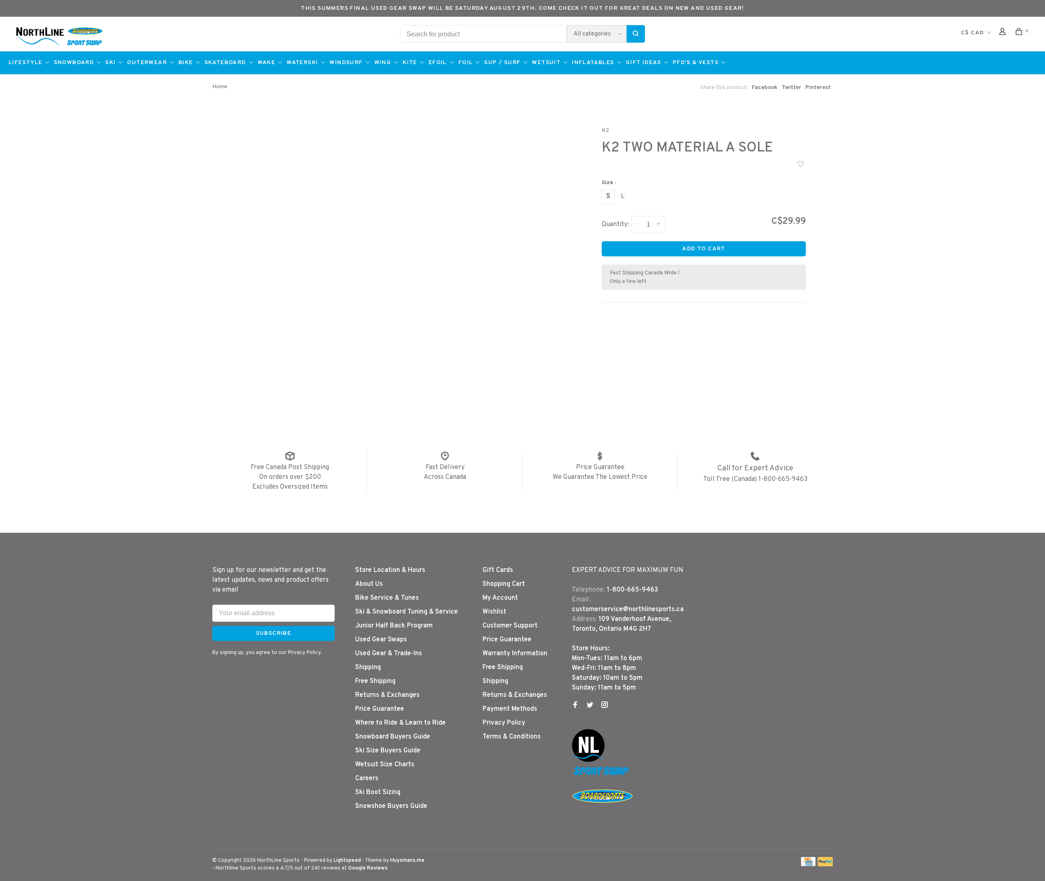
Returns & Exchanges (387, 695)
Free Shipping (375, 681)
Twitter (791, 87)
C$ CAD (973, 32)
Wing (382, 62)
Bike (185, 62)
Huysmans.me (407, 860)
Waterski (302, 62)
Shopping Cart (503, 584)
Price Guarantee (600, 467)
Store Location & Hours (390, 570)
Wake (267, 62)
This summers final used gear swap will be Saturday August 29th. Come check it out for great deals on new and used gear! (522, 8)
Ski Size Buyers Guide (387, 751)
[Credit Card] (808, 865)
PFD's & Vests (695, 62)
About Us (369, 584)
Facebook (765, 87)
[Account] (1004, 33)
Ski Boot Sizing (377, 792)
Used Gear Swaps (381, 640)
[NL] (588, 760)
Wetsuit (546, 62)
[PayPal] (825, 865)
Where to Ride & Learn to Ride (400, 723)
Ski (110, 62)
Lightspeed (347, 860)
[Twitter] (590, 706)
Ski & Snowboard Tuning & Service (406, 612)
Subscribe (273, 633)
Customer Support (510, 626)
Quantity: (615, 224)
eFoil (438, 62)
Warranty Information (514, 654)
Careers (366, 778)
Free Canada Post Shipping (290, 467)
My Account (500, 598)
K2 (605, 130)
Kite (409, 62)
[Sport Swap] (602, 775)
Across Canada (445, 477)
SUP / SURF (502, 62)
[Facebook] (575, 706)
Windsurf (345, 62)
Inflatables (593, 62)
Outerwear (147, 62)
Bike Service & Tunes (387, 598)
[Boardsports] (602, 811)
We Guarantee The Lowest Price (600, 477)
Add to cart (703, 248)
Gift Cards (497, 570)
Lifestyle (25, 62)
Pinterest (818, 87)
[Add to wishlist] (800, 165)
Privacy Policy (503, 723)
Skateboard (225, 62)
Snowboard (74, 62)
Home (219, 86)
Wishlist (494, 612)
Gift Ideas (643, 62)
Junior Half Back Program (394, 626)
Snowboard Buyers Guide (392, 737)
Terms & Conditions (511, 737)
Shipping (368, 667)
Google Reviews (368, 868)
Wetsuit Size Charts (384, 765)
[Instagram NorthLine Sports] (604, 706)
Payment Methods (509, 709)
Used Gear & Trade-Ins (388, 654)
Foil (465, 62)
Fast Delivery (445, 467)
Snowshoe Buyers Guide (391, 806)
